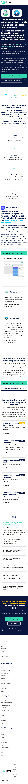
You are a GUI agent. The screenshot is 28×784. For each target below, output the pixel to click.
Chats (2, 651)
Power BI (3, 681)
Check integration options (11, 80)
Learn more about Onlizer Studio (12, 258)
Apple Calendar (5, 745)
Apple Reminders (5, 747)
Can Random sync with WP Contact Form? (12, 559)
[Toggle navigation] (25, 2)
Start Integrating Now (14, 619)
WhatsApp (4, 700)
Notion (3, 668)
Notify (2, 646)
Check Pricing (14, 623)
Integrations (4, 656)
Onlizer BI (3, 648)
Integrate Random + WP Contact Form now (15, 76)
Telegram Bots (5, 710)
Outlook (3, 686)
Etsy (2, 750)
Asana (3, 691)
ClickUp (3, 675)
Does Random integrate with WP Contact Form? (12, 523)
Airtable (3, 678)
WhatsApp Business (6, 702)
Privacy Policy (4, 780)
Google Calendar (6, 670)
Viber (2, 723)
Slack (2, 715)
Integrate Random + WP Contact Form (15, 253)
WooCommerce (5, 673)
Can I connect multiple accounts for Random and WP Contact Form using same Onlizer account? (13, 577)
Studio (3, 654)
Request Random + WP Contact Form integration (15, 383)
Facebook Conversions (7, 740)
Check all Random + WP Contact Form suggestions (15, 388)
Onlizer (3, 659)
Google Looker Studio (7, 683)
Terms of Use (23, 771)
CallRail (3, 732)
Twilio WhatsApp (5, 705)
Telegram (3, 707)
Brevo (2, 734)
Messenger (4, 720)
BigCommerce (5, 688)
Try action (6, 453)
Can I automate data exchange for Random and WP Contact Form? (13, 567)
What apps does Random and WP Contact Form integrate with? (13, 587)
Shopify (3, 737)
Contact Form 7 (5, 755)
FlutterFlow (4, 742)
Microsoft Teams (5, 718)
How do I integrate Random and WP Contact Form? (12, 551)
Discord (3, 713)
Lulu (2, 753)
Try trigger (6, 433)
